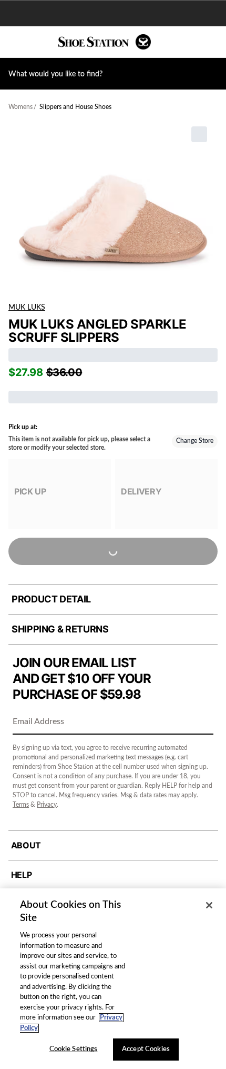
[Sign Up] (201, 722)
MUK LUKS (26, 307)
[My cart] (212, 42)
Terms (21, 804)
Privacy (47, 804)
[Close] (209, 905)
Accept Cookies (146, 1049)
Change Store (194, 441)
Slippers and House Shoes (75, 107)
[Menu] (15, 42)
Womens (20, 107)
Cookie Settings (73, 1049)
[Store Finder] (40, 42)
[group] (59, 494)
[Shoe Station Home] (104, 42)
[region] (113, 978)
